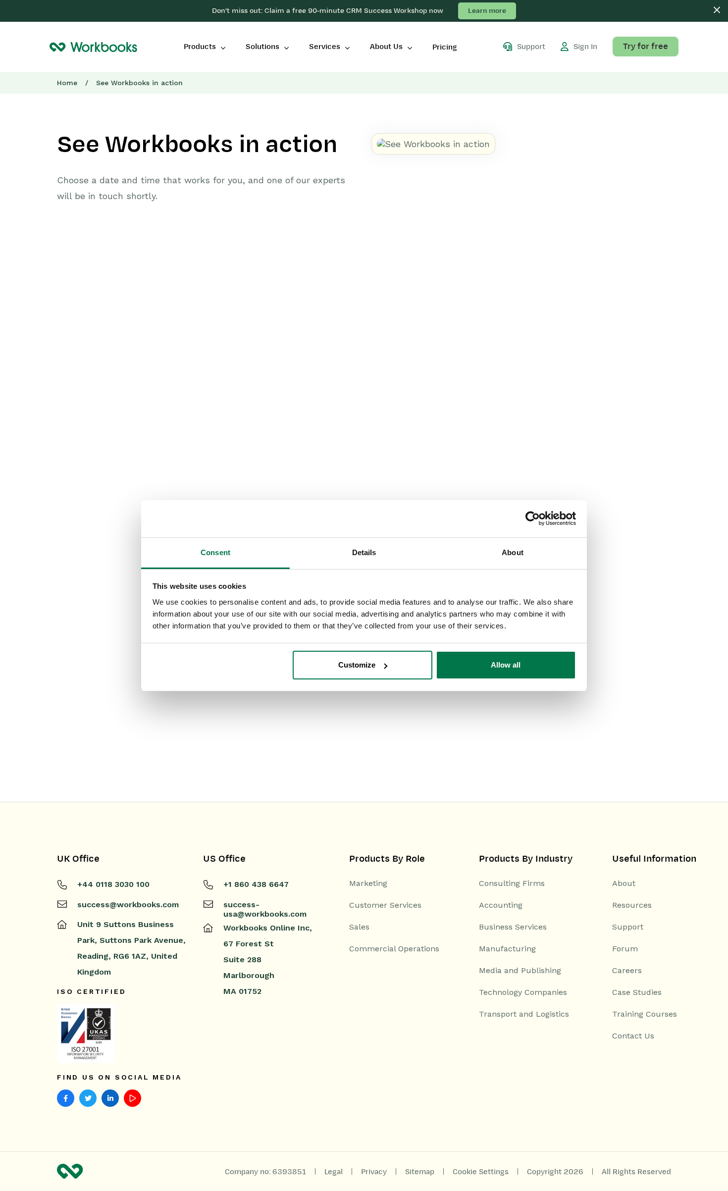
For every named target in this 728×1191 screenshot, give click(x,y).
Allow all (505, 665)
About (623, 883)
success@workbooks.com (128, 904)
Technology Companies (523, 992)
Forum (625, 949)
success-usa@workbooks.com (265, 909)
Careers (627, 971)
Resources (632, 905)
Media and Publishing (520, 971)
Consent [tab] (215, 552)
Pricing (444, 47)
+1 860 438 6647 (256, 884)
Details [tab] (364, 552)
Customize (356, 665)
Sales (359, 927)
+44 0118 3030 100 (113, 884)
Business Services (513, 927)
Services (324, 47)
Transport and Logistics (524, 1014)
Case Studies (637, 992)
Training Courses (644, 1014)
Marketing (368, 883)
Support (627, 927)
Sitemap (419, 1172)
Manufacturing (507, 949)
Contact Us (633, 1036)
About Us (386, 47)
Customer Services (385, 905)
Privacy (374, 1172)
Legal (333, 1172)
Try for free (645, 46)
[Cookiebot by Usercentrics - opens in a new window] (532, 518)
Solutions (262, 47)
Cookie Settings (481, 1172)
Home (67, 82)
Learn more (487, 10)
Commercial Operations (394, 949)
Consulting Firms (512, 883)
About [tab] (512, 552)
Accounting (500, 905)
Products (200, 47)
